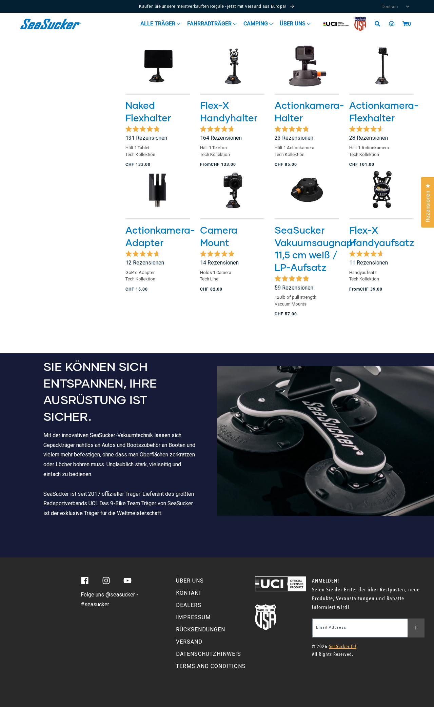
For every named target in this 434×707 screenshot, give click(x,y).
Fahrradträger (210, 23)
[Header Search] (380, 23)
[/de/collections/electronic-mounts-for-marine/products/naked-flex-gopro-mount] (381, 66)
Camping (256, 23)
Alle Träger (158, 23)
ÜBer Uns (293, 23)
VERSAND (189, 642)
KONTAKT (189, 593)
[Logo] (51, 24)
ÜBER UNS (190, 580)
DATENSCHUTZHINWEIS (208, 654)
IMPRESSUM (193, 617)
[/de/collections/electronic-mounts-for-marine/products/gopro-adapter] (157, 191)
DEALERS (188, 605)
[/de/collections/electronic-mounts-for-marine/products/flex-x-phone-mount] (232, 66)
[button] (405, 23)
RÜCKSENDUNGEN (200, 629)
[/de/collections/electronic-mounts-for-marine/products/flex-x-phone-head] (381, 191)
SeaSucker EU (342, 646)
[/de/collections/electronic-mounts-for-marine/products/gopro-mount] (307, 66)
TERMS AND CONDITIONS (211, 666)
